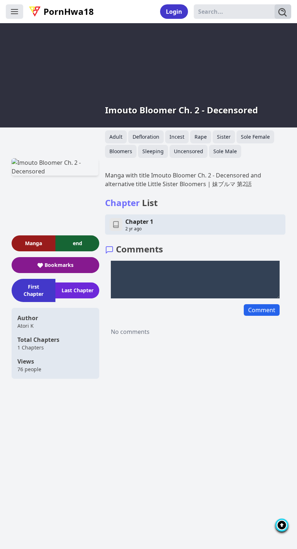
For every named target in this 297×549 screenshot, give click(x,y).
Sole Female (255, 136)
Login (174, 12)
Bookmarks (59, 264)
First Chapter (33, 290)
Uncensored (188, 151)
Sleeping (153, 151)
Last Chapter (77, 290)
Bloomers (120, 151)
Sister (224, 136)
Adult (115, 136)
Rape (200, 136)
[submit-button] (283, 11)
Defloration (146, 136)
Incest (177, 136)
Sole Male (225, 151)
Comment (261, 310)
